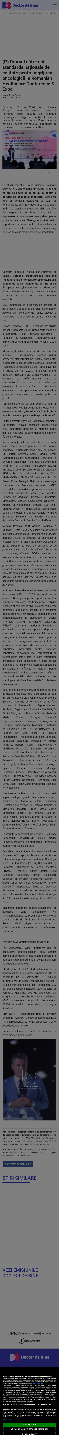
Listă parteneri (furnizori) (11, 1419)
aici (42, 1394)
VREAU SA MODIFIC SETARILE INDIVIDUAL (29, 1429)
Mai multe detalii (38, 1383)
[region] (29, 1401)
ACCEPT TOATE (29, 1425)
